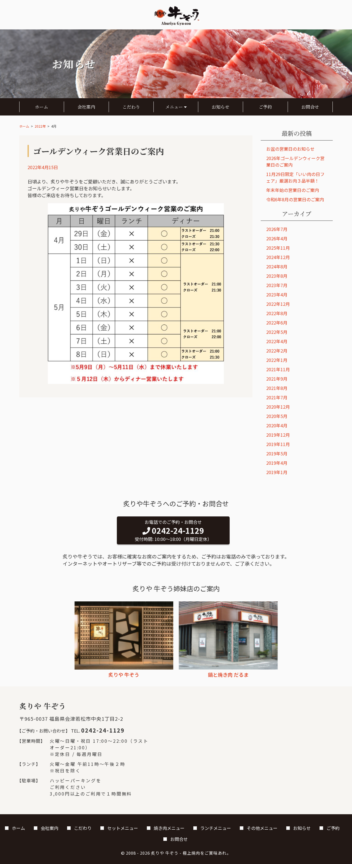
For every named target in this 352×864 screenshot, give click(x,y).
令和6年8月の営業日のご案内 (295, 199)
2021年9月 (276, 378)
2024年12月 (278, 257)
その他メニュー (262, 828)
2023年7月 (276, 285)
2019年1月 (276, 472)
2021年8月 (276, 388)
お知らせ (220, 107)
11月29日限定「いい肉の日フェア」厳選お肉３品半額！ (295, 177)
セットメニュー (122, 828)
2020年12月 (278, 406)
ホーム (41, 107)
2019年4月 (276, 462)
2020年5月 (276, 416)
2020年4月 (276, 425)
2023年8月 (276, 276)
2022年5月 (276, 332)
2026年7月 (276, 229)
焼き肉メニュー (169, 828)
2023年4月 (276, 294)
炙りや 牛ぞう (164, 853)
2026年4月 (276, 238)
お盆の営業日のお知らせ (290, 148)
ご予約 (265, 107)
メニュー (174, 107)
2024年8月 (276, 266)
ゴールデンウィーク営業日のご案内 (98, 151)
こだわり (131, 107)
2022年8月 (276, 313)
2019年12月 (278, 434)
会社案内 (86, 107)
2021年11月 (278, 369)
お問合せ (310, 107)
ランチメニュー (215, 828)
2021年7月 (276, 397)
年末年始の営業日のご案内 (292, 190)
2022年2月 (276, 350)
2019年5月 (276, 453)
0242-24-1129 (103, 730)
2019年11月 (278, 444)
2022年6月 (276, 322)
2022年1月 (276, 360)
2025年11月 (278, 247)
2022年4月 (276, 341)
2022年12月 (278, 304)
